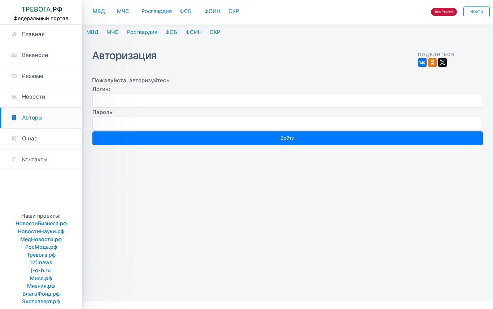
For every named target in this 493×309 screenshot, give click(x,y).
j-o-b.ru (41, 270)
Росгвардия (156, 11)
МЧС (123, 11)
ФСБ (186, 11)
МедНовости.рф (41, 239)
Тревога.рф (41, 255)
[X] (442, 62)
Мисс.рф (41, 278)
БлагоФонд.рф (41, 294)
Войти (476, 11)
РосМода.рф (41, 247)
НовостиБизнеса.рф (41, 223)
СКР (233, 11)
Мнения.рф (41, 286)
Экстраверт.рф (41, 301)
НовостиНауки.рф (41, 231)
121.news (41, 262)
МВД (99, 11)
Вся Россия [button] (444, 12)
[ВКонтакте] (422, 62)
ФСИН (212, 11)
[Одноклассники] (432, 62)
